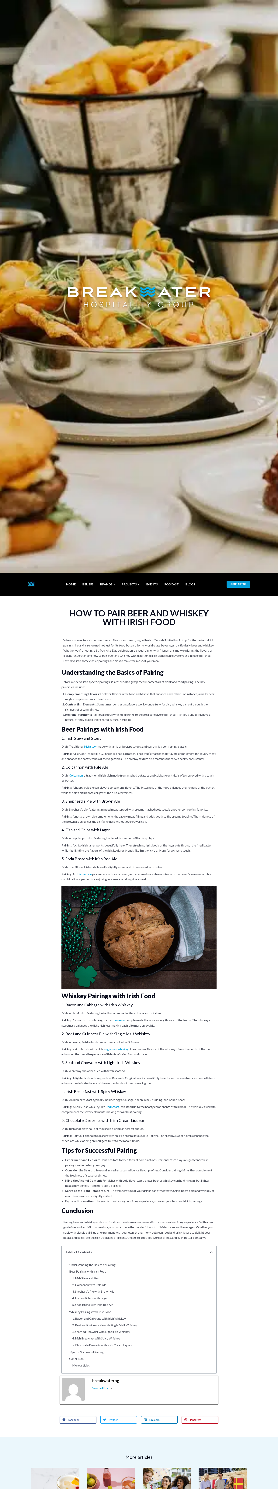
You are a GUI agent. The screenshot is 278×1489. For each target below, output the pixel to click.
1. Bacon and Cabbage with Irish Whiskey (99, 1318)
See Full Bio (100, 1388)
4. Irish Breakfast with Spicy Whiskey (96, 1338)
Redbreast (112, 1106)
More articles (81, 1365)
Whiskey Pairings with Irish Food (90, 1312)
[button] (211, 1252)
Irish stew (90, 746)
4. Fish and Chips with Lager (90, 1298)
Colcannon (76, 775)
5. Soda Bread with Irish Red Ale (92, 1304)
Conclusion (76, 1358)
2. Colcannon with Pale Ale (89, 1285)
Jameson (119, 1020)
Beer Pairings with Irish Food (87, 1271)
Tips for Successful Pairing (86, 1352)
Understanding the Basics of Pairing (92, 1265)
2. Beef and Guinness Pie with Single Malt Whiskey (104, 1325)
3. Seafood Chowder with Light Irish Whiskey (101, 1331)
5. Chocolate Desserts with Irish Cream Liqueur (102, 1345)
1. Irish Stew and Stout (86, 1278)
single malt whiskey (115, 1049)
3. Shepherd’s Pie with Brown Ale (93, 1291)
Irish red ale (84, 874)
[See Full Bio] (111, 1388)
